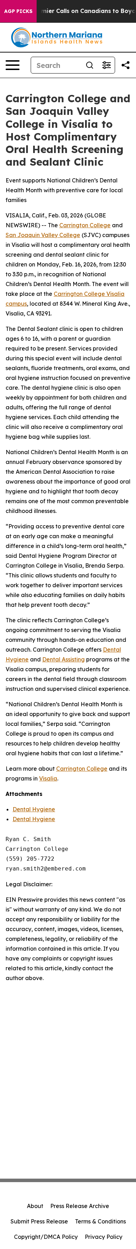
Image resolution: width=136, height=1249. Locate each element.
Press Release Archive (79, 1205)
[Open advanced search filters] (106, 65)
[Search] (89, 65)
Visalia (48, 778)
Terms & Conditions (100, 1221)
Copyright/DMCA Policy (46, 1236)
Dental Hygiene (34, 809)
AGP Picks (18, 11)
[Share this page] (125, 65)
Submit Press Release (39, 1221)
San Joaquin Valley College (43, 234)
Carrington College (85, 225)
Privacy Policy (103, 1236)
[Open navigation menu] (13, 65)
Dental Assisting (63, 659)
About (35, 1205)
